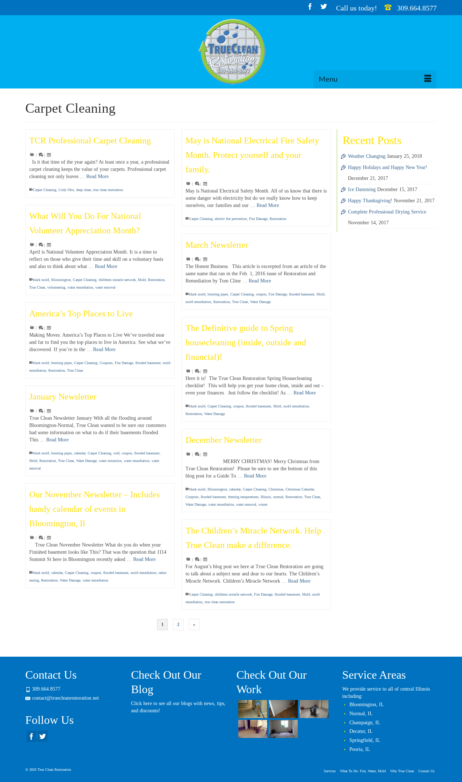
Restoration (278, 219)
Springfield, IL (364, 740)
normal (278, 497)
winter (262, 504)
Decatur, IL (361, 731)
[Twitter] (324, 6)
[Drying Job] (282, 729)
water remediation (80, 287)
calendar (80, 453)
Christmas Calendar (300, 489)
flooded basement (301, 294)
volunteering (56, 287)
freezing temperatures (243, 497)
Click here (141, 703)
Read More (97, 176)
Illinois (266, 497)
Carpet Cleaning (44, 190)
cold (116, 453)
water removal (105, 287)
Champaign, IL (364, 722)
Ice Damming (362, 189)
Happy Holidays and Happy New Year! (387, 167)
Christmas (276, 489)
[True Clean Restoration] (231, 52)
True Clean (37, 287)
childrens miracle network (117, 280)
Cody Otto (66, 190)
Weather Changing (366, 156)
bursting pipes (218, 294)
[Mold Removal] (282, 709)
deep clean (83, 190)
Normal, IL (361, 713)
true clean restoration (108, 190)
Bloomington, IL (366, 704)
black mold (41, 280)
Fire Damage (258, 219)
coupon (261, 294)
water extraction (110, 461)
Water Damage (260, 302)
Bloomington (61, 280)
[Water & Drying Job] (313, 709)
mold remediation (198, 302)
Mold (142, 280)
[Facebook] (310, 6)
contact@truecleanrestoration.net (65, 698)
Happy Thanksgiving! (370, 200)
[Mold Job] (251, 729)
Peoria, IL (359, 749)
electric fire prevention (231, 219)
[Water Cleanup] (251, 709)
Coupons (106, 363)
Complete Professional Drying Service (387, 212)
